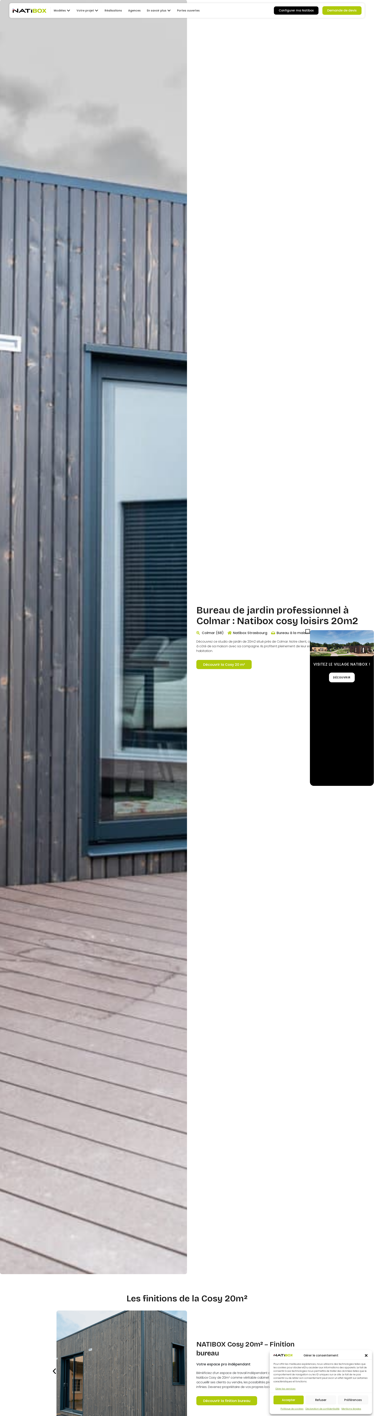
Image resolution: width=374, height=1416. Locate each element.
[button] (366, 1355)
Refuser (320, 1400)
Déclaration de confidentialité (322, 1408)
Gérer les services (285, 1388)
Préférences (353, 1400)
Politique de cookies (291, 1408)
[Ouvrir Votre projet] (96, 11)
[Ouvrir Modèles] (68, 11)
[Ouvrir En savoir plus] (169, 11)
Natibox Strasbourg (250, 632)
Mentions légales (351, 1408)
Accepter (288, 1400)
